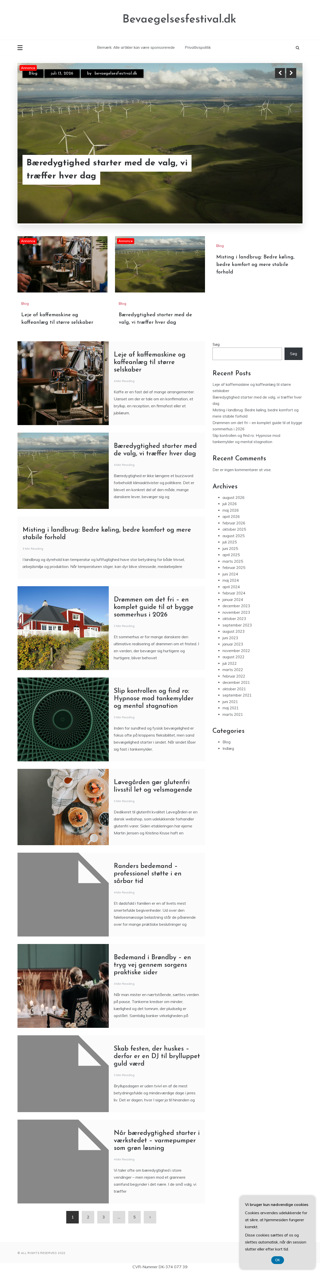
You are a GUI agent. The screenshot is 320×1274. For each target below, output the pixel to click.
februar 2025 (233, 597)
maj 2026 (230, 540)
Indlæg (228, 778)
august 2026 (233, 527)
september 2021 (237, 725)
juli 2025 (229, 571)
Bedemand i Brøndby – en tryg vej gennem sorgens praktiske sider (152, 995)
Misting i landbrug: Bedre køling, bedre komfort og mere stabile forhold (255, 294)
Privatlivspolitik (198, 47)
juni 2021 (230, 731)
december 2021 (236, 712)
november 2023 (236, 642)
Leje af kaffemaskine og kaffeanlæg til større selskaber (107, 170)
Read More (282, 170)
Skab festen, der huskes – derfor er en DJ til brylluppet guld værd (157, 1086)
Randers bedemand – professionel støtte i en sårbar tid (148, 903)
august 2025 (233, 565)
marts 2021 (232, 744)
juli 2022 (229, 693)
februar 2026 (233, 552)
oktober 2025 (234, 559)
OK (277, 1260)
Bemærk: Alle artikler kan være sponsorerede (136, 47)
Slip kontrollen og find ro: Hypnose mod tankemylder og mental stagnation (154, 728)
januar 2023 (232, 674)
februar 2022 (233, 706)
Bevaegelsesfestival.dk (179, 19)
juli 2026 (229, 533)
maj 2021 (230, 737)
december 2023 (236, 635)
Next (291, 73)
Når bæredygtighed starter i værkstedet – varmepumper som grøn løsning (157, 1170)
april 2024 (231, 616)
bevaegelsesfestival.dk (123, 74)
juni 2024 (230, 603)
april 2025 (231, 584)
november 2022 (236, 680)
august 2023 (233, 661)
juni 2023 (230, 667)
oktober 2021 (234, 718)
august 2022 (233, 686)
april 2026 (231, 546)
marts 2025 (232, 591)
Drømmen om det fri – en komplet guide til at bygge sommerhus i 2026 (154, 637)
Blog (33, 74)
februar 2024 (233, 622)
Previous (280, 73)
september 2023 (237, 655)
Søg (216, 374)
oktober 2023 (234, 648)
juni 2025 (230, 578)
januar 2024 (232, 629)
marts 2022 (232, 699)
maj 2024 (230, 610)
